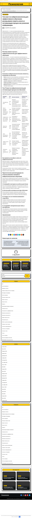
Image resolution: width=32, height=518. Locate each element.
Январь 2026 (4, 353)
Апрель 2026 (4, 346)
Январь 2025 (4, 375)
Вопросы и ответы (5, 288)
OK (19, 516)
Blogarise (18, 498)
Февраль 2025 (4, 373)
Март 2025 (4, 371)
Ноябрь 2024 (4, 380)
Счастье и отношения (6, 328)
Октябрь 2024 (4, 382)
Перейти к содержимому (4, 0)
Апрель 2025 (4, 369)
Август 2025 (4, 364)
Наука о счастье (5, 299)
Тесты (3, 333)
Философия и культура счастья (7, 463)
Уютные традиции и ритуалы (7, 337)
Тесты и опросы (4, 335)
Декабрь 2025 (4, 355)
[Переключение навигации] (2, 4)
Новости (3, 304)
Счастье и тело (4, 454)
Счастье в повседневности (6, 326)
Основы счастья (5, 308)
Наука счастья (4, 301)
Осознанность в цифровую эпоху (7, 310)
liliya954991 (17, 254)
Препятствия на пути (5, 317)
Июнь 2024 (4, 391)
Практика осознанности (6, 436)
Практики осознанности (6, 315)
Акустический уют (5, 286)
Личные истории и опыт (6, 297)
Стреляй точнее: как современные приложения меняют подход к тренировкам (23, 479)
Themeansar (23, 498)
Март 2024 (4, 398)
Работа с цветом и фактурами (7, 445)
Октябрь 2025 (4, 360)
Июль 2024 (4, 389)
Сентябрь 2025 (4, 362)
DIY (2, 407)
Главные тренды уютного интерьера (8, 290)
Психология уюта (5, 319)
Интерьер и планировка (6, 416)
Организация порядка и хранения (7, 306)
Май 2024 (3, 393)
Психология (15, 4)
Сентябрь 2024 (4, 384)
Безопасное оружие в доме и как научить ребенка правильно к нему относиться (9, 479)
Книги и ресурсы (5, 14)
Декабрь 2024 (4, 378)
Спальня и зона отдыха (6, 324)
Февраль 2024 (4, 400)
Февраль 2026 (4, 351)
